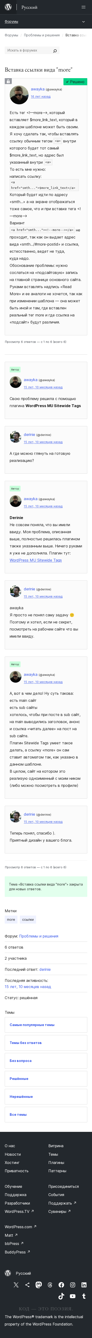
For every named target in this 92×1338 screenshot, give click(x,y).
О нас (10, 1145)
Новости (13, 1154)
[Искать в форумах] (54, 50)
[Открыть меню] (84, 7)
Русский (23, 1273)
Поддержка (15, 1194)
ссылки (28, 919)
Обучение (13, 1186)
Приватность (17, 1170)
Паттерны (57, 1170)
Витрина (55, 1145)
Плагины (56, 1162)
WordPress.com (21, 1226)
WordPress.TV (19, 1211)
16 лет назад (40, 96)
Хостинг (12, 1162)
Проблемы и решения (42, 35)
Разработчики (17, 1203)
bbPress (14, 1243)
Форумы (11, 21)
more (11, 919)
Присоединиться (63, 1186)
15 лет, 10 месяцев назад (43, 387)
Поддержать (62, 1203)
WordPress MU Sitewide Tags (36, 560)
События (56, 1194)
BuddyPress (17, 1252)
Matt (11, 1235)
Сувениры (59, 1211)
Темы (53, 1154)
